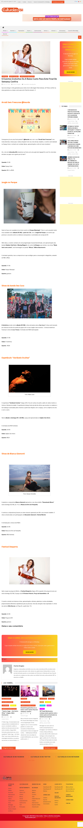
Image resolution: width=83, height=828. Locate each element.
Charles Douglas (17, 84)
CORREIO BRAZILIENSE (69, 795)
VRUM (44, 784)
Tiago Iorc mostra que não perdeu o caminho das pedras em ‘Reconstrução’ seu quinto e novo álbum (10, 748)
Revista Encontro (58, 796)
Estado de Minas (11, 784)
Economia (10, 792)
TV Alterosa (69, 784)
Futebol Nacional (36, 798)
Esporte (45, 800)
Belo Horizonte (23, 659)
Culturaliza (5, 705)
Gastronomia (37, 30)
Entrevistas (62, 30)
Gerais (9, 788)
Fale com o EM (11, 807)
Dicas (41, 702)
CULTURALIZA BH (24, 784)
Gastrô (56, 804)
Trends (21, 798)
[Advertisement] (70, 92)
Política (10, 790)
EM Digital (10, 805)
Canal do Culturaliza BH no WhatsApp (42, 2)
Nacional (10, 796)
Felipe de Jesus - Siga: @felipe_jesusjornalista (45, 722)
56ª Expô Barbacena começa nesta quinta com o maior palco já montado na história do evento (48, 714)
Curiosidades (46, 804)
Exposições (21, 30)
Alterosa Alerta (69, 787)
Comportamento (23, 800)
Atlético (34, 792)
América (34, 790)
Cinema (21, 794)
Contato (24, 2)
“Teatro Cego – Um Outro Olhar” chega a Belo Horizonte (10, 713)
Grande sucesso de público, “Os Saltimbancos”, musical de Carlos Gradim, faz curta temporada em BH (73, 161)
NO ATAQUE (35, 787)
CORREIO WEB (69, 800)
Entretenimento (25, 787)
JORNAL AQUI (46, 795)
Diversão (13, 705)
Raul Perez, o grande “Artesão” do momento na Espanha (51, 748)
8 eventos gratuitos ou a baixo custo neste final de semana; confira (29, 710)
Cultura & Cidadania (7, 702)
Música (49, 705)
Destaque (4, 76)
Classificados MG (47, 787)
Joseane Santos (5, 719)
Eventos (12, 30)
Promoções (22, 807)
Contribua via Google (58, 2)
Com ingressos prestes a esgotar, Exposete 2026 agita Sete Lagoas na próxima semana (74, 113)
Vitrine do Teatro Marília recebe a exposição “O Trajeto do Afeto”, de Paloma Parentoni (74, 129)
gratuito (38, 659)
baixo (18, 659)
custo (30, 659)
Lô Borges (43, 659)
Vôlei (33, 796)
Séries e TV (22, 792)
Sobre (19, 2)
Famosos (22, 790)
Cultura (10, 798)
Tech (21, 805)
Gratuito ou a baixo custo (27, 76)
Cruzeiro (34, 794)
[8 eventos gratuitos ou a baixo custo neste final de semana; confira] (30, 691)
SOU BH (57, 793)
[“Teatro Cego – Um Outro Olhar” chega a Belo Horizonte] (11, 691)
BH (28, 659)
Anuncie (30, 2)
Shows (4, 30)
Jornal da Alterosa (70, 789)
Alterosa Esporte (70, 791)
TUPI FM (68, 803)
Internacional (11, 794)
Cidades (45, 797)
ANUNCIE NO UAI (36, 784)
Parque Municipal (50, 659)
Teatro (28, 30)
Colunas (53, 30)
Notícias (45, 791)
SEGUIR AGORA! (30, 652)
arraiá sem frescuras (11, 659)
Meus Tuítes (32, 760)
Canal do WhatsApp (73, 30)
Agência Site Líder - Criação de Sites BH (47, 817)
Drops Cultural (14, 76)
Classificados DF (47, 789)
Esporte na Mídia (36, 805)
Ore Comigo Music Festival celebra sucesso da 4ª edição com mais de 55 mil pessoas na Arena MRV (74, 144)
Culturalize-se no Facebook (13, 757)
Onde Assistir (35, 807)
